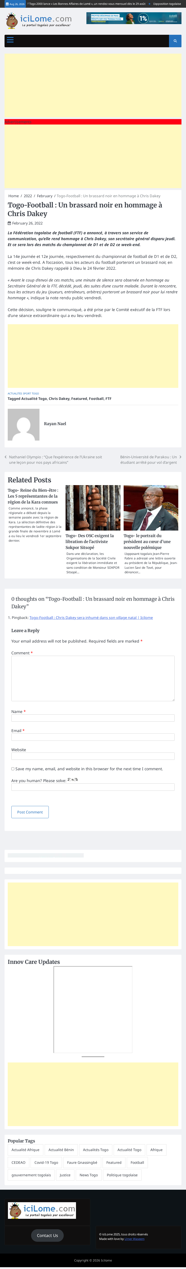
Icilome (106, 1260)
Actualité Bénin (61, 1149)
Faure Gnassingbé (82, 1162)
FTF (108, 398)
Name (18, 711)
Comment (22, 653)
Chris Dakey (59, 398)
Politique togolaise (122, 1174)
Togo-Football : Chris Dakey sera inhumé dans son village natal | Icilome (91, 617)
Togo (35, 393)
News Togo (89, 1174)
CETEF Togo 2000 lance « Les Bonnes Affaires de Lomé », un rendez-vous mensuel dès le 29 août (74, 4)
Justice (65, 1174)
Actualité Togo (34, 398)
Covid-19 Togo (46, 1162)
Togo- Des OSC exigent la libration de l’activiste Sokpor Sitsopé (90, 541)
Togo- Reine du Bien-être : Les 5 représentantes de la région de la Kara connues (33, 496)
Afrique (156, 1149)
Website (18, 749)
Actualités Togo (95, 1149)
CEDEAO (18, 1162)
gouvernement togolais (31, 1174)
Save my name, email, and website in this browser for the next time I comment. (89, 768)
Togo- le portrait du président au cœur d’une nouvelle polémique (147, 541)
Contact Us (47, 1235)
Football (96, 398)
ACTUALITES (15, 393)
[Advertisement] (93, 85)
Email (18, 730)
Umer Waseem (134, 1239)
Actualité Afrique (25, 1149)
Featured (79, 398)
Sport (27, 393)
